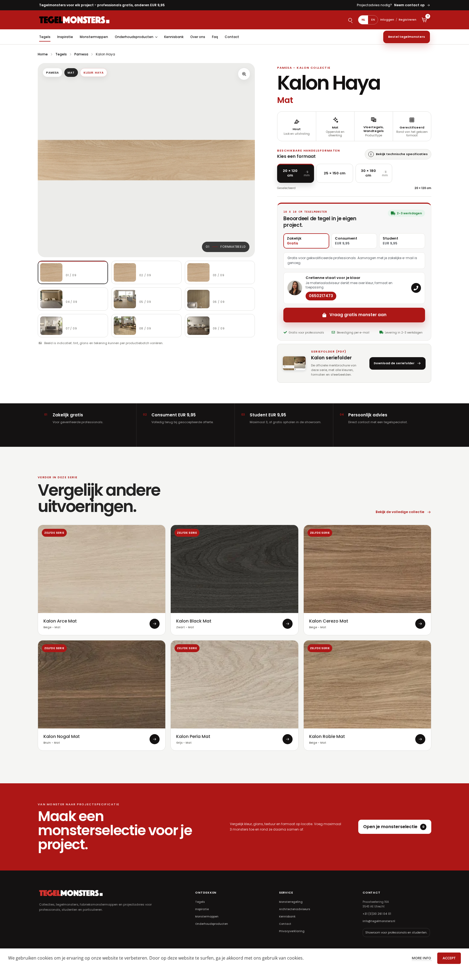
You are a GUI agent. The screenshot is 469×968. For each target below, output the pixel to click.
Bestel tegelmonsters (406, 36)
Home (43, 54)
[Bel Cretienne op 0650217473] (416, 288)
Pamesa (81, 54)
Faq (215, 36)
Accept (449, 958)
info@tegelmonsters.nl (379, 921)
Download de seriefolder (394, 363)
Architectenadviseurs (294, 909)
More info (422, 958)
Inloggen (387, 19)
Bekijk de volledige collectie (400, 512)
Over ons (197, 36)
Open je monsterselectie (393, 827)
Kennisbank (173, 36)
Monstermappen (94, 36)
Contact (232, 36)
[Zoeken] (350, 20)
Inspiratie (65, 36)
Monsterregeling (291, 902)
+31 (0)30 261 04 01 (377, 914)
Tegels (44, 36)
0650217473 (321, 295)
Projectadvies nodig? (393, 5)
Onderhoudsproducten (134, 36)
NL (363, 19)
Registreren (407, 19)
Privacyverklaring (292, 931)
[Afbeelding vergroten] (244, 74)
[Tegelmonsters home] (74, 19)
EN (373, 19)
